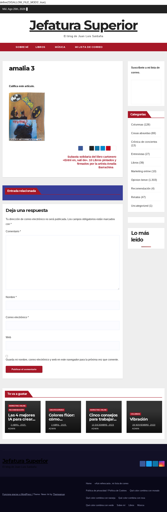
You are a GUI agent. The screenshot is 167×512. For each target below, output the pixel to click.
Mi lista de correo (89, 47)
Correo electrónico (17, 317)
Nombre (11, 297)
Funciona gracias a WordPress (17, 494)
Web (8, 337)
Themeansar (59, 494)
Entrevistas (137, 154)
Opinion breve (139, 180)
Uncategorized (140, 205)
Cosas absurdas (141, 133)
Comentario (13, 231)
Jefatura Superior (83, 25)
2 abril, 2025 (18, 425)
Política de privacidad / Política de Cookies (106, 490)
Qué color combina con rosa (131, 498)
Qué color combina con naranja (100, 498)
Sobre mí (22, 47)
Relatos (135, 197)
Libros (41, 47)
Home (88, 483)
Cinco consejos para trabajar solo (103, 419)
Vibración (139, 419)
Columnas (137, 124)
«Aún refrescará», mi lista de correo (111, 483)
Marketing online (141, 171)
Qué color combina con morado (144, 490)
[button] (162, 47)
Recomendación (141, 188)
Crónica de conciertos (144, 141)
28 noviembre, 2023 (143, 425)
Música (60, 47)
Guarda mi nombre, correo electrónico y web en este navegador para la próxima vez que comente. (62, 359)
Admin (95, 429)
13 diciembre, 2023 (103, 425)
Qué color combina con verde (100, 505)
